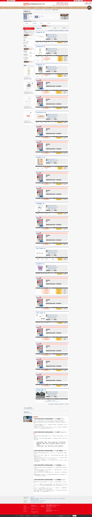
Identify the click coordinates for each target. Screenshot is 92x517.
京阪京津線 (49, 36)
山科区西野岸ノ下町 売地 (41, 157)
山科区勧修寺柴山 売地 (27, 106)
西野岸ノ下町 (55, 159)
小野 (40, 502)
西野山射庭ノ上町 (32, 498)
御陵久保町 (54, 34)
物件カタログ (25, 511)
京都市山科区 (51, 34)
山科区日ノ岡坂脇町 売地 (41, 248)
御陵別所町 (54, 66)
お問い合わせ (43, 505)
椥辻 (36, 502)
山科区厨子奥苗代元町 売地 (41, 112)
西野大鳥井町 (42, 498)
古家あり (28, 41)
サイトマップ (25, 510)
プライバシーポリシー (27, 507)
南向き (26, 59)
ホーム (25, 505)
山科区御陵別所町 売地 (40, 64)
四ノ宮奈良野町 (46, 498)
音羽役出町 (37, 498)
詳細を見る (59, 42)
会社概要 (25, 506)
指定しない (26, 52)
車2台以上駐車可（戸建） (35, 511)
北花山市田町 (32, 499)
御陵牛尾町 (54, 265)
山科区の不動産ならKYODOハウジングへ (53, 505)
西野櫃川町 (54, 205)
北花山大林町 (59, 498)
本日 (30, 52)
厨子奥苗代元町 (55, 114)
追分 (49, 23)
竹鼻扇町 (55, 498)
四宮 (41, 23)
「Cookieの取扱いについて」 (62, 515)
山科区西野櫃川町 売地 (40, 203)
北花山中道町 (55, 48)
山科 (51, 37)
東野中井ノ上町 (51, 498)
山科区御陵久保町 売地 (40, 32)
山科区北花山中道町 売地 (41, 46)
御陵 (27, 23)
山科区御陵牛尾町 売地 (40, 263)
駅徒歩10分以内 (33, 505)
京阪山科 (35, 23)
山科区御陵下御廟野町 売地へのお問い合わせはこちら (52, 401)
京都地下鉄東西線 (49, 35)
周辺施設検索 (43, 506)
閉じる (74, 515)
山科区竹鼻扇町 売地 (27, 77)
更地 (25, 41)
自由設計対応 (27, 58)
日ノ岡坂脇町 (55, 250)
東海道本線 (49, 37)
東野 (34, 502)
